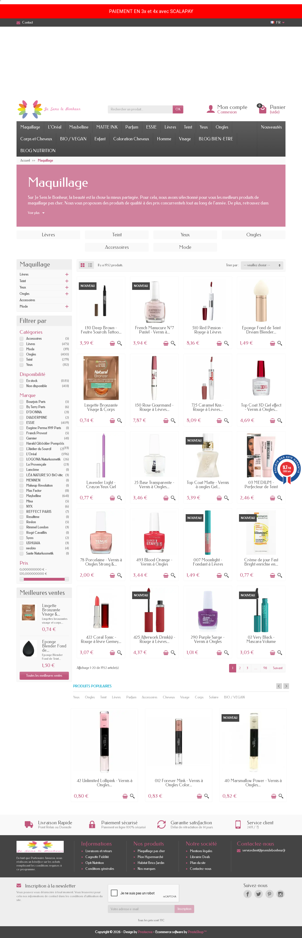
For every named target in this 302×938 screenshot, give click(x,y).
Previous (279, 686)
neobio (31, 548)
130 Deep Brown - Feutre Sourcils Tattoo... (101, 330)
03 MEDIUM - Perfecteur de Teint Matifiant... (261, 487)
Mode (24, 306)
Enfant (99, 139)
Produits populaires (92, 686)
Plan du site (198, 863)
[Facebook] (247, 894)
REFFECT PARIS (38, 512)
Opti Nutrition (94, 863)
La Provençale (36, 465)
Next (286, 686)
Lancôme (32, 470)
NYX (29, 506)
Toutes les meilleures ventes (44, 676)
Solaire (213, 697)
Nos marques (146, 869)
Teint (188, 127)
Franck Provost (36, 433)
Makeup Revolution (39, 486)
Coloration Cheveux (131, 139)
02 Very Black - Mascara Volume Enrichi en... (261, 641)
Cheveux (169, 697)
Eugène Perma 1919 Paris (43, 428)
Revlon (31, 522)
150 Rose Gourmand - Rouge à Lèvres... (154, 407)
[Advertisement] (151, 62)
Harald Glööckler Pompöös (45, 444)
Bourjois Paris (36, 402)
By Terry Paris (35, 407)
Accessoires (27, 300)
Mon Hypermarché (150, 857)
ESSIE (151, 127)
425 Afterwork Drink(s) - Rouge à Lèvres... (154, 639)
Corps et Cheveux (36, 139)
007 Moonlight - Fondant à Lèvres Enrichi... (208, 564)
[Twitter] (258, 894)
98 (265, 668)
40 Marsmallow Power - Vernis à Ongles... (253, 783)
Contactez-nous (200, 869)
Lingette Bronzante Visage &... (51, 610)
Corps (199, 697)
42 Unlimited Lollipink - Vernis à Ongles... (104, 783)
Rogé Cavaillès (36, 533)
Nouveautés (271, 127)
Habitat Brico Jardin (151, 863)
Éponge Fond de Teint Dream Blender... (261, 330)
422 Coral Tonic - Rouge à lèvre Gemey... (101, 639)
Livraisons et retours (98, 851)
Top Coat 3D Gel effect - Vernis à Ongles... (261, 407)
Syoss (30, 538)
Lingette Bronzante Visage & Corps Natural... (101, 409)
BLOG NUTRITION (38, 150)
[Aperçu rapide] (119, 343)
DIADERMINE (36, 418)
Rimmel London (37, 527)
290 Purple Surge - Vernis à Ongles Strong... (208, 641)
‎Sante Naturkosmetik (39, 553)
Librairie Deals (200, 857)
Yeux (204, 127)
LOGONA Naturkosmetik (43, 459)
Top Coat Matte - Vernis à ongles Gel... (208, 484)
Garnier (31, 438)
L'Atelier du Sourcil (38, 449)
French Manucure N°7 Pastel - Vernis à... (154, 330)
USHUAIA (33, 543)
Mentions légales (201, 851)
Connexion (227, 112)
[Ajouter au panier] (112, 343)
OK (178, 109)
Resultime (32, 517)
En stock (31, 381)
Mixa (29, 501)
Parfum (131, 127)
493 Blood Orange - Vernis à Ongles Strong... (154, 564)
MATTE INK (106, 127)
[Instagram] (280, 894)
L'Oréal (54, 127)
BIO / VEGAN (73, 139)
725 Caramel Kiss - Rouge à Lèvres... (208, 407)
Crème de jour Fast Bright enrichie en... (261, 562)
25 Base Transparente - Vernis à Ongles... (154, 484)
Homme (164, 139)
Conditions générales (99, 869)
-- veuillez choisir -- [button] (257, 265)
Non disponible (36, 386)
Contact (27, 23)
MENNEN (33, 480)
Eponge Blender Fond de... (54, 646)
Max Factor (34, 491)
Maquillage (30, 127)
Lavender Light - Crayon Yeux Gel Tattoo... (101, 487)
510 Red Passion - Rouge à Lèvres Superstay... (207, 332)
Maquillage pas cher (151, 851)
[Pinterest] (269, 894)
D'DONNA (34, 412)
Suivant (277, 668)
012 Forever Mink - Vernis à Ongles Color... (179, 783)
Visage (185, 139)
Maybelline (78, 127)
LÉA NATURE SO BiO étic (44, 475)
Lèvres (170, 127)
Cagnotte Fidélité (97, 857)
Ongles (222, 127)
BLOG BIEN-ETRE (216, 139)
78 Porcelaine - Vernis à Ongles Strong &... (101, 562)
